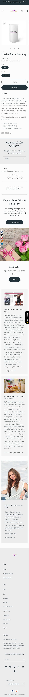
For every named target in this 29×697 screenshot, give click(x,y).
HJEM (4, 590)
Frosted (5, 75)
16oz (5, 67)
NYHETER (5, 624)
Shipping (9, 61)
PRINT (5, 628)
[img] (5, 133)
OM (4, 594)
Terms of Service (8, 573)
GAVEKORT (6, 615)
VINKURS (5, 598)
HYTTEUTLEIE (7, 620)
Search (5, 569)
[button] (2, 11)
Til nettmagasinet (14, 222)
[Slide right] (18, 48)
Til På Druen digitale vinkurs (12, 453)
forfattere (7, 519)
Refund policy (7, 578)
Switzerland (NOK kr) (13, 684)
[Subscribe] (23, 158)
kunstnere (15, 519)
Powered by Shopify (21, 694)
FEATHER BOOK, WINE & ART (12, 694)
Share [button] (5, 93)
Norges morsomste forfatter (12, 325)
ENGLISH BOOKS (7, 607)
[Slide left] (10, 48)
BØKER (5, 602)
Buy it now (14, 88)
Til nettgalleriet (8, 371)
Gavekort (14, 279)
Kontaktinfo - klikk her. (10, 639)
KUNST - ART (6, 611)
